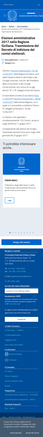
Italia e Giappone (11, 376)
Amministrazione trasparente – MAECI (20, 399)
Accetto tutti (32, 433)
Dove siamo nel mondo (14, 344)
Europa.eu (12, 359)
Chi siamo (8, 371)
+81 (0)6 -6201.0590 (17, 271)
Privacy (11, 304)
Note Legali (16, 304)
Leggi (11, 200)
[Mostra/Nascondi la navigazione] (4, 15)
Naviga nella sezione (21, 242)
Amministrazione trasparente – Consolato (21, 394)
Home (3, 26)
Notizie (11, 26)
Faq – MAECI (10, 408)
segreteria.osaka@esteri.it (21, 276)
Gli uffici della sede (12, 281)
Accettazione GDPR (12, 296)
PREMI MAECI (11, 180)
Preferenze (16, 433)
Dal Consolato (22, 26)
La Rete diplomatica (13, 335)
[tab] (10, 232)
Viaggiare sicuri (10, 339)
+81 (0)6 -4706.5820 (16, 268)
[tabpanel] (21, 192)
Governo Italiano (8, 5)
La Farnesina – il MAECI (14, 330)
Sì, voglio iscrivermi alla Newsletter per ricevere (21, 309)
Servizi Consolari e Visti (14, 380)
